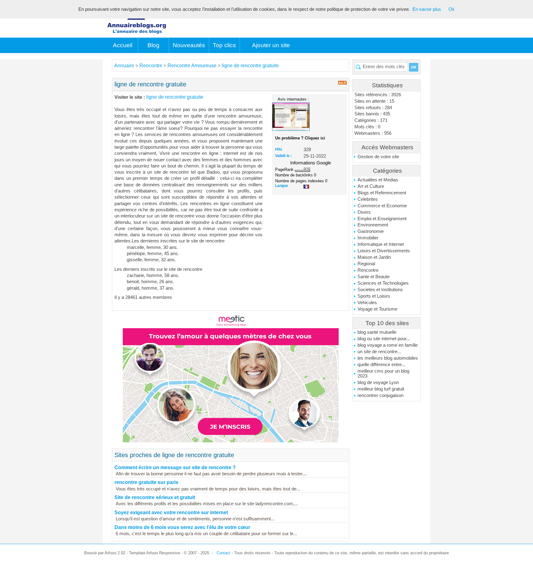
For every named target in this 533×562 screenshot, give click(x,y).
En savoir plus (426, 9)
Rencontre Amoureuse (192, 65)
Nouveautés (189, 45)
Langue (281, 186)
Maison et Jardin (374, 257)
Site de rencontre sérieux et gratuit (154, 497)
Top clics (224, 45)
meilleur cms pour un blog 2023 (383, 373)
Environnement (372, 224)
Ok (451, 9)
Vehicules (367, 302)
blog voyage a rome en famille (387, 345)
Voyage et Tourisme (377, 309)
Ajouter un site (271, 45)
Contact (223, 553)
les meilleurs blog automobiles (387, 358)
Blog (153, 45)
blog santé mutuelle (376, 332)
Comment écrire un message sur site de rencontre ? (175, 467)
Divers (364, 212)
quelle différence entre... (381, 364)
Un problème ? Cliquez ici (300, 138)
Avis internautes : (293, 99)
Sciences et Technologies (383, 283)
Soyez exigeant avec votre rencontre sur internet (171, 512)
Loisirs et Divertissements (383, 250)
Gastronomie (370, 231)
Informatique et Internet (380, 244)
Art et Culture (370, 186)
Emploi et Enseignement (382, 218)
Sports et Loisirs (373, 296)
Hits (278, 149)
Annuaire (124, 65)
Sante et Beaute (373, 276)
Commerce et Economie (382, 205)
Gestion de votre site (378, 156)
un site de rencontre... (379, 351)
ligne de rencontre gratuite (250, 65)
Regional (366, 263)
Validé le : (283, 156)
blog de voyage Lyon (378, 382)
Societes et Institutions (380, 289)
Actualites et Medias (377, 179)
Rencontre (367, 270)
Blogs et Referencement (381, 192)
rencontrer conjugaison (380, 395)
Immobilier (367, 237)
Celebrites (367, 199)
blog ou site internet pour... (383, 338)
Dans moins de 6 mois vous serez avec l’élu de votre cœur (182, 527)
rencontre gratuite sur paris (146, 482)
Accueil (122, 45)
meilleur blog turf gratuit (380, 388)
